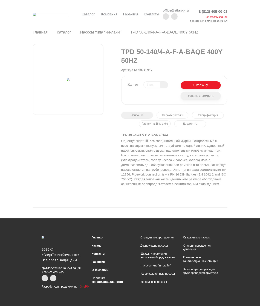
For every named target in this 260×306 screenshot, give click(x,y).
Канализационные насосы (157, 273)
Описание (137, 115)
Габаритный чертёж (155, 123)
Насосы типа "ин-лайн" (100, 32)
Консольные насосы (153, 281)
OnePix (84, 286)
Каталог (88, 14)
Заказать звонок (216, 16)
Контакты (151, 14)
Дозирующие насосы (154, 245)
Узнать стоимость (200, 96)
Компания (109, 14)
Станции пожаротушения (157, 237)
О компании (100, 269)
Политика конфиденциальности (107, 280)
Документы (190, 123)
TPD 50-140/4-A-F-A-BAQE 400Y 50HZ (164, 32)
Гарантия (130, 14)
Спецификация (208, 115)
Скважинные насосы (196, 237)
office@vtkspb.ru (176, 10)
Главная (40, 32)
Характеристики (172, 115)
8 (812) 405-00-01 (213, 11)
